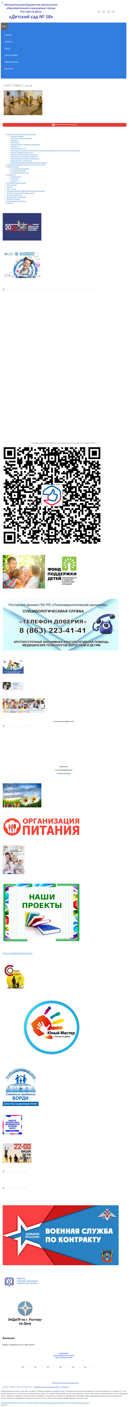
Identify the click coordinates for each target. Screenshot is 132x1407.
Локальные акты (15, 177)
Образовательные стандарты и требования (25, 144)
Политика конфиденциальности (65, 1383)
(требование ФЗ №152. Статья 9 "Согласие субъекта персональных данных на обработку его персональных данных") (45, 1403)
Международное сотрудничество (21, 161)
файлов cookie (59, 1391)
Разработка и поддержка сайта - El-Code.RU (51, 1387)
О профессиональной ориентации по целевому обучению (26, 191)
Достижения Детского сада (19, 173)
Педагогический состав (18, 148)
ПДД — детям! (11, 189)
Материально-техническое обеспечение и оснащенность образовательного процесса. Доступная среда (45, 150)
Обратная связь (12, 62)
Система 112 (14, 181)
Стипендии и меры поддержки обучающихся (25, 159)
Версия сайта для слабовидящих (66, 125)
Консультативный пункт (14, 195)
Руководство (14, 146)
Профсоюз (10, 203)
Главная (8, 35)
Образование (14, 142)
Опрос (7, 48)
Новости (8, 41)
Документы (14, 140)
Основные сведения (17, 136)
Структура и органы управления (21, 138)
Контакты (9, 68)
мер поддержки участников (63, 1355)
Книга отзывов (11, 55)
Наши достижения (13, 167)
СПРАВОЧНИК (63, 1353)
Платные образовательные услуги (21, 152)
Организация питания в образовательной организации (28, 163)
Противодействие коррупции (16, 183)
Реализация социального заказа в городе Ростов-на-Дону (26, 165)
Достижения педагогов (18, 171)
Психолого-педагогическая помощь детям (21, 193)
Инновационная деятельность (17, 201)
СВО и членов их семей (63, 1357)
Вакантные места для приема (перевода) (23, 156)
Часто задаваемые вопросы (17, 953)
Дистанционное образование (16, 197)
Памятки (9, 187)
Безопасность (11, 175)
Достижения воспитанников (19, 169)
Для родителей (12, 185)
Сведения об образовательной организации (21, 134)
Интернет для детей (13, 199)
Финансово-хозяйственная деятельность (24, 154)
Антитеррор (14, 179)
